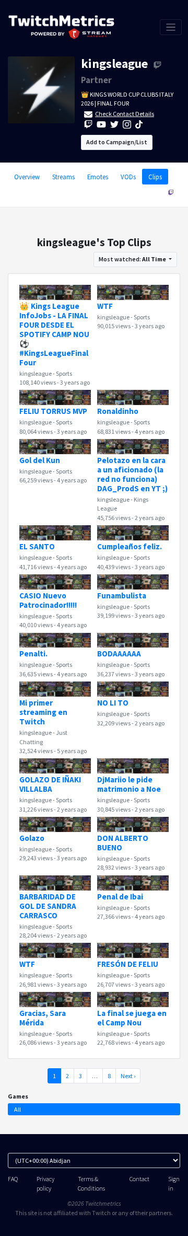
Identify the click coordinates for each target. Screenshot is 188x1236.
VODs (128, 176)
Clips (155, 176)
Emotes (97, 176)
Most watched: (132, 259)
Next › (128, 1076)
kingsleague (114, 63)
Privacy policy (45, 1183)
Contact (139, 1179)
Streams (63, 176)
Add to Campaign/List (116, 142)
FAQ (13, 1179)
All (17, 1109)
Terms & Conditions (91, 1183)
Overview (27, 176)
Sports (64, 373)
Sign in (174, 1183)
